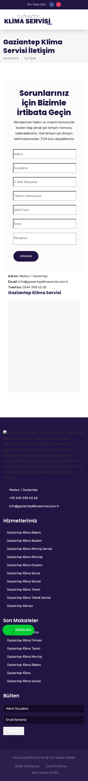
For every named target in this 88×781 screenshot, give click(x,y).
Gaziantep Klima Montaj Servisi (29, 549)
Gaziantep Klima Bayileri (24, 541)
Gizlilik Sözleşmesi (27, 766)
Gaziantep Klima (19, 673)
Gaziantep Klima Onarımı (24, 565)
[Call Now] (8, 630)
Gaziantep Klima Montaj (24, 657)
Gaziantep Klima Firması (24, 640)
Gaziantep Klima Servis (23, 573)
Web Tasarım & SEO (45, 773)
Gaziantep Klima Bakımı (24, 532)
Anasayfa (11, 58)
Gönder (13, 731)
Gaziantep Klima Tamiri (23, 589)
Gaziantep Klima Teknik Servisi (29, 598)
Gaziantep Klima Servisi (34, 293)
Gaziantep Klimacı (20, 606)
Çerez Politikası (56, 766)
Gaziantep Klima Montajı (25, 557)
